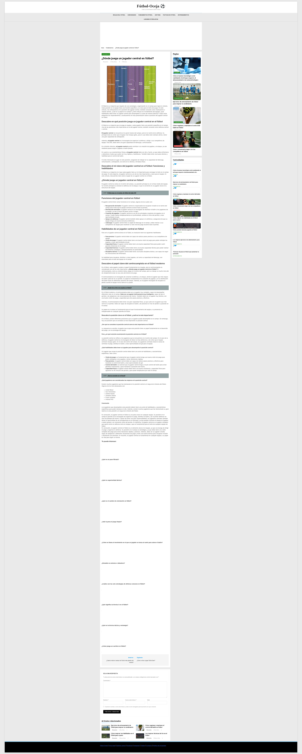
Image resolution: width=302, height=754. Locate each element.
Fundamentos (105, 54)
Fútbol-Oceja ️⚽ (151, 6)
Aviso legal (112, 745)
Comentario (106, 680)
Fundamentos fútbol (145, 15)
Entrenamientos (183, 15)
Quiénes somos (121, 745)
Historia (157, 15)
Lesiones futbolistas (151, 19)
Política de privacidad (159, 745)
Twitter (143, 745)
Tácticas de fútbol (169, 15)
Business (177, 72)
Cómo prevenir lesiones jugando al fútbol (185, 230)
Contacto (149, 745)
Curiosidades (132, 15)
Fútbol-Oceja (104, 745)
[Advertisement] (151, 35)
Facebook (130, 745)
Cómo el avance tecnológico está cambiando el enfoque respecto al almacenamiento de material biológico (185, 78)
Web (148, 700)
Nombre (106, 700)
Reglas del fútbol (119, 15)
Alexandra (105, 61)
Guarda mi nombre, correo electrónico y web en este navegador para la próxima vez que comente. (130, 706)
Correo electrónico (130, 700)
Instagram (137, 745)
